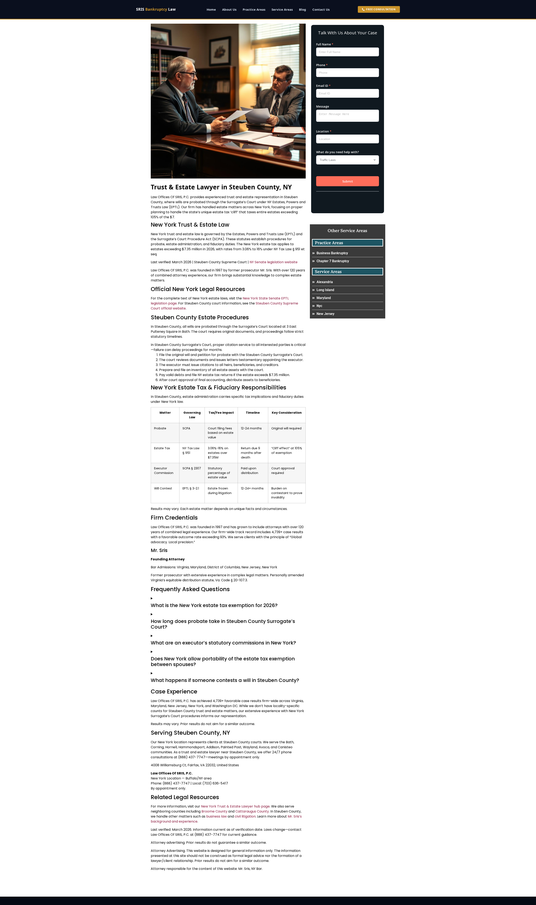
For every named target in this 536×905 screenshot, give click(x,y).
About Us (229, 9)
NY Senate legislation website (274, 262)
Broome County (214, 811)
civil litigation (245, 816)
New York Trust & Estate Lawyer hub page (235, 806)
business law (216, 816)
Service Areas (282, 9)
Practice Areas (254, 9)
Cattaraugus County (252, 811)
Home (211, 9)
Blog (302, 9)
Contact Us (321, 9)
